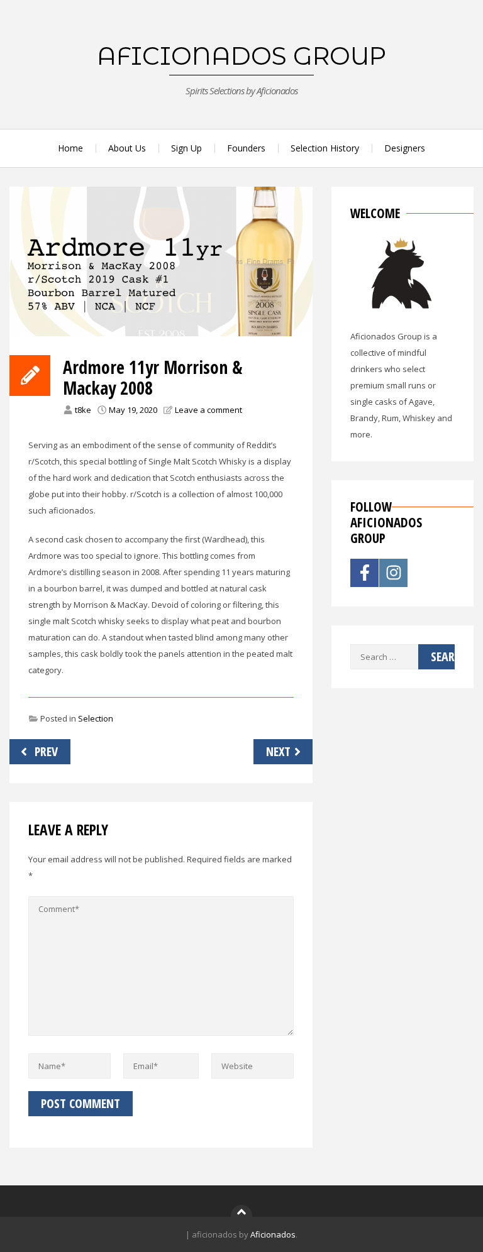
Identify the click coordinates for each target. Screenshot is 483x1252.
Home (70, 148)
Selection (95, 718)
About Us (127, 148)
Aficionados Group (241, 56)
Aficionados (273, 1234)
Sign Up (186, 148)
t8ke (83, 409)
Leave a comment (208, 409)
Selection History (325, 148)
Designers (404, 148)
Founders (246, 148)
